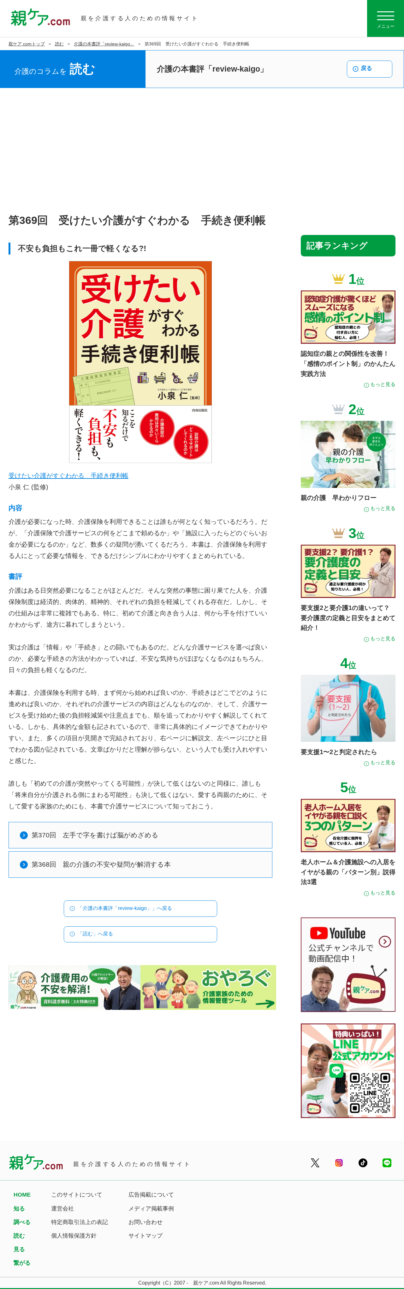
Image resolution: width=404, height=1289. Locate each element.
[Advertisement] (202, 151)
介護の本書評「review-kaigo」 (104, 43)
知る (19, 1208)
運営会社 (62, 1208)
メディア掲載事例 (151, 1208)
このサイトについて (76, 1195)
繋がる (22, 1263)
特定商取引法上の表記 (79, 1222)
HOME (22, 1195)
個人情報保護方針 (74, 1236)
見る (19, 1249)
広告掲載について (151, 1195)
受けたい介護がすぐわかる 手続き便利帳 (68, 475)
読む (59, 43)
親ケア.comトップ (27, 43)
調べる (22, 1222)
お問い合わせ (145, 1222)
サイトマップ (145, 1236)
